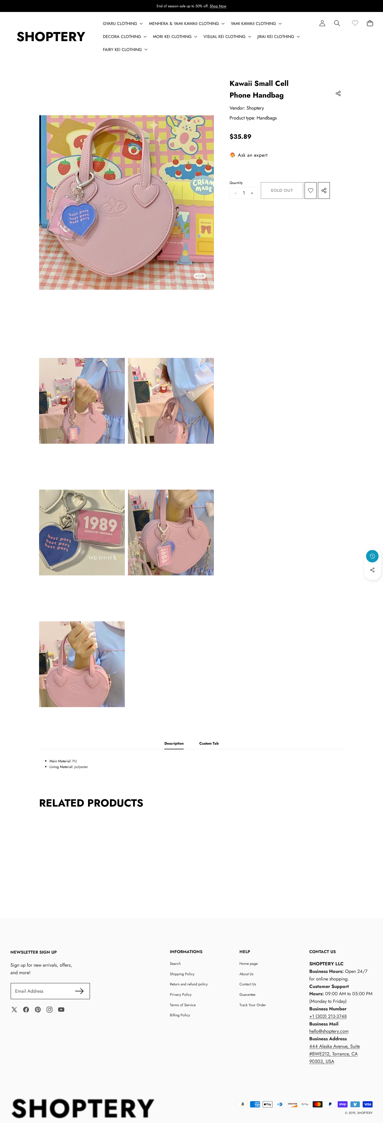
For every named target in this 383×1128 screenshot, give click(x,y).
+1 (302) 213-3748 (328, 1016)
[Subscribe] (79, 991)
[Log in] (322, 23)
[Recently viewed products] (372, 556)
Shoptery (255, 108)
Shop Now (218, 6)
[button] (337, 23)
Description (174, 743)
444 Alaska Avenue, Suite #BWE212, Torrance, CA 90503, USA (334, 1054)
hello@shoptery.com (329, 1031)
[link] (355, 23)
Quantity (236, 182)
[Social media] (372, 570)
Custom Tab (209, 743)
